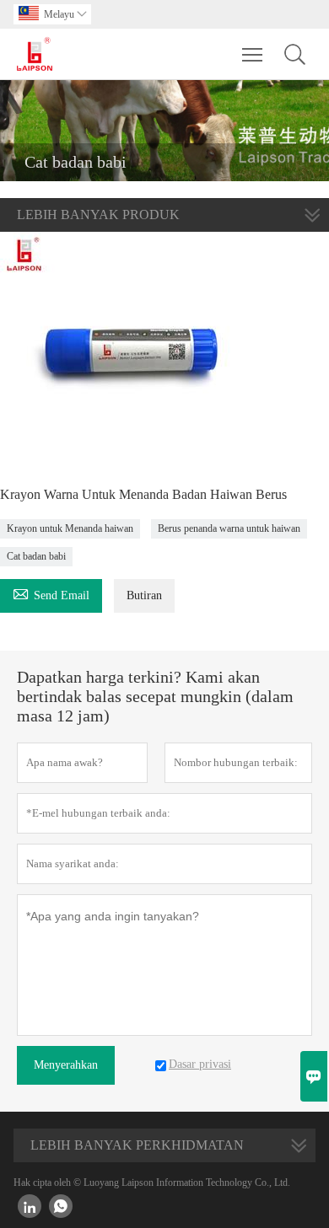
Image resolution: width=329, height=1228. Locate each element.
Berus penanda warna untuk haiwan (229, 528)
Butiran (144, 595)
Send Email (51, 593)
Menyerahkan (66, 1065)
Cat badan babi (36, 556)
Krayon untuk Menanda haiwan (70, 528)
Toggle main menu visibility (252, 54)
